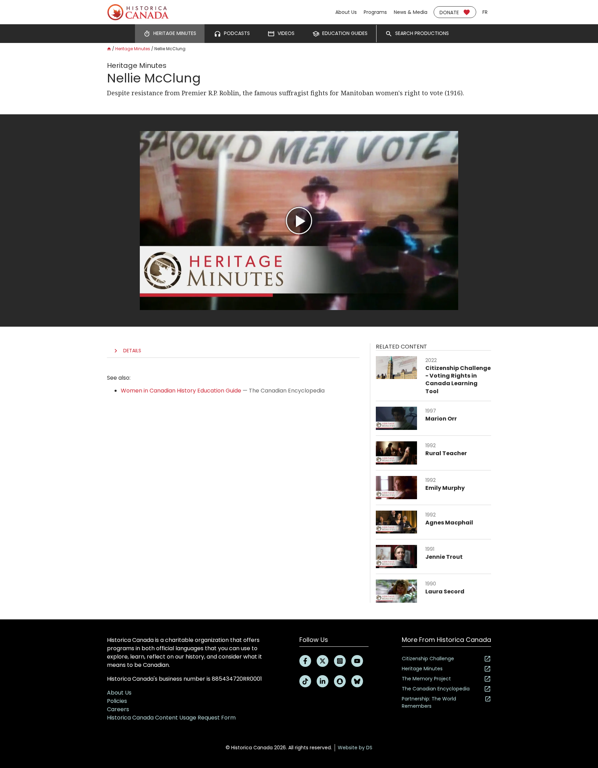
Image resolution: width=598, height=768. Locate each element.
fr (485, 12)
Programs (375, 12)
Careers (118, 709)
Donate (449, 12)
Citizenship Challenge (428, 658)
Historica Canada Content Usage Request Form (171, 718)
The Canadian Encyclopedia (436, 688)
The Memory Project (426, 678)
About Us (346, 12)
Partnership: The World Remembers (429, 702)
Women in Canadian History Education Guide (181, 391)
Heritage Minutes (132, 49)
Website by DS (355, 747)
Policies (117, 701)
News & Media (410, 12)
